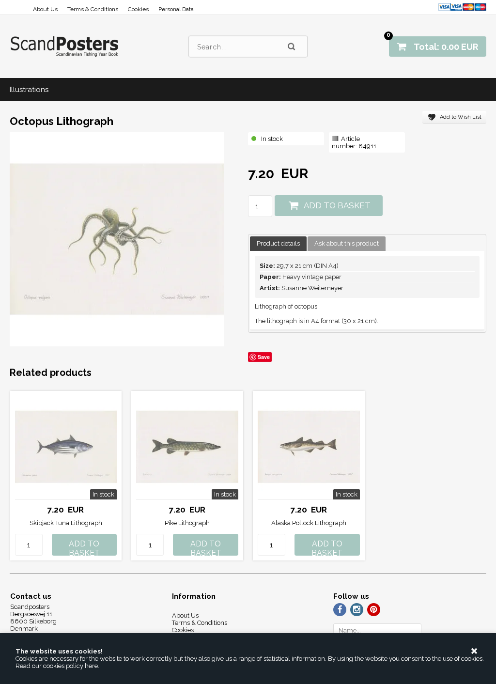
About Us (45, 9)
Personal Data (176, 9)
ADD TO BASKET (337, 205)
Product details (278, 243)
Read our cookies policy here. (57, 665)
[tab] (278, 243)
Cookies (138, 9)
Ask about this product (346, 243)
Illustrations (29, 89)
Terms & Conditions (92, 9)
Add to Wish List (460, 117)
